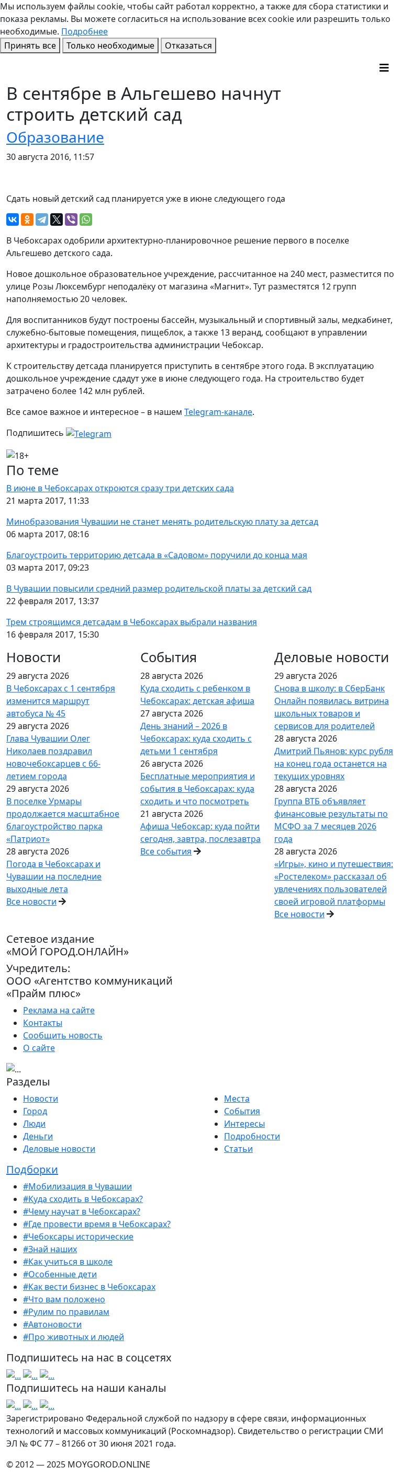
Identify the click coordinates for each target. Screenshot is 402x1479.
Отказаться (188, 45)
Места (237, 1098)
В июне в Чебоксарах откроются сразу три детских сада (120, 488)
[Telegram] (42, 219)
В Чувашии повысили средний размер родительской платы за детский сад (158, 588)
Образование (55, 137)
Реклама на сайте (59, 1010)
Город (35, 1111)
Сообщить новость (63, 1035)
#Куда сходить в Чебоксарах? (83, 1199)
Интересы (244, 1123)
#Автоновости (52, 1324)
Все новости (31, 901)
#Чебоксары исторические (78, 1236)
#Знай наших (50, 1249)
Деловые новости (59, 1148)
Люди (34, 1123)
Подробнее (84, 31)
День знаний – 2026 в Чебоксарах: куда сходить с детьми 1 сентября (196, 738)
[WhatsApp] (86, 219)
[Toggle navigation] (384, 68)
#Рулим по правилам (66, 1312)
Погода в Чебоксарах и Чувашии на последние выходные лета (54, 876)
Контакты (42, 1023)
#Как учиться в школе (68, 1261)
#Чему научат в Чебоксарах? (81, 1211)
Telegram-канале (218, 412)
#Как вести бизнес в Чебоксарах (89, 1286)
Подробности (252, 1136)
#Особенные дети (60, 1274)
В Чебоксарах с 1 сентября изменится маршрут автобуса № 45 (60, 701)
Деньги (38, 1136)
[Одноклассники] (27, 219)
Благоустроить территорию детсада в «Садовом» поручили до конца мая (156, 555)
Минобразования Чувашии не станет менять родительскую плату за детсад (162, 521)
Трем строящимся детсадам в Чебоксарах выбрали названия (131, 622)
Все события (166, 851)
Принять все (30, 45)
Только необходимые (110, 45)
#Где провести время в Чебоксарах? (97, 1224)
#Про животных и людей (73, 1337)
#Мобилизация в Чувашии (77, 1186)
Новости (40, 1098)
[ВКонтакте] (12, 219)
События (242, 1111)
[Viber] (71, 219)
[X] (56, 219)
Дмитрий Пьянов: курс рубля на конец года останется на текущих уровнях (333, 763)
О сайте (39, 1048)
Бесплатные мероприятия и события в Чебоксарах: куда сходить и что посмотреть (197, 788)
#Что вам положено (64, 1299)
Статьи (238, 1148)
